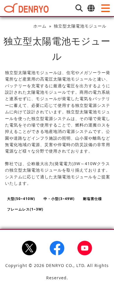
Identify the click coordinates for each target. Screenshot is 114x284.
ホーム (39, 26)
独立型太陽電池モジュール (80, 26)
